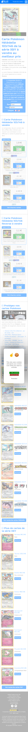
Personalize (14, 378)
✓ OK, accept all (14, 372)
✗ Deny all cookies (14, 374)
